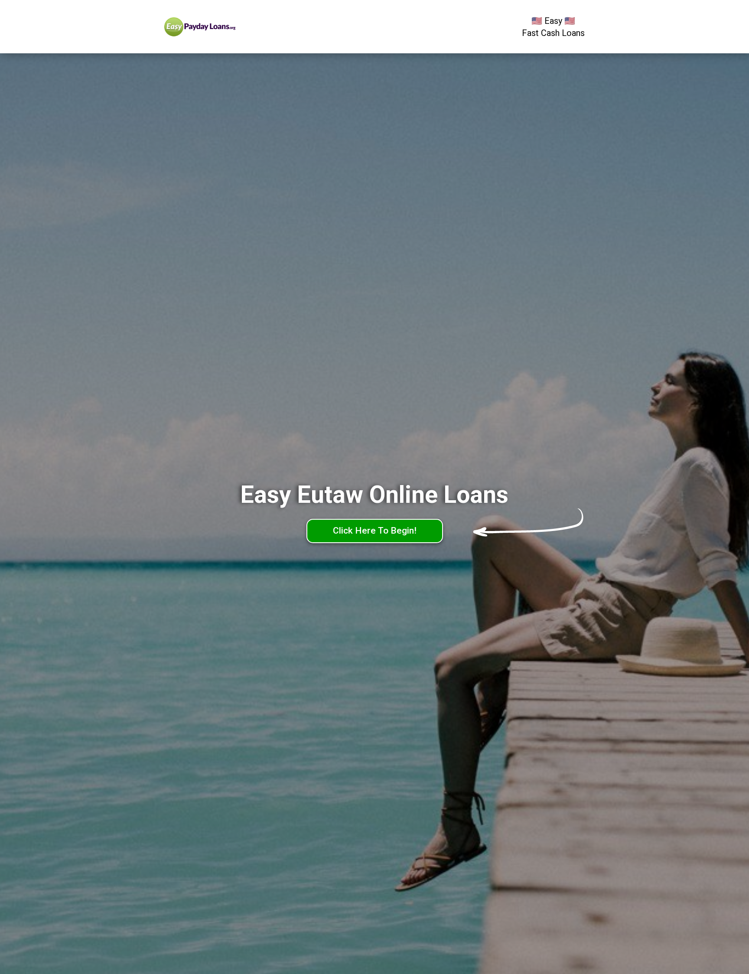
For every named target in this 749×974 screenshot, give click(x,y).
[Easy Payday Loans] (217, 26)
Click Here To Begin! (375, 530)
